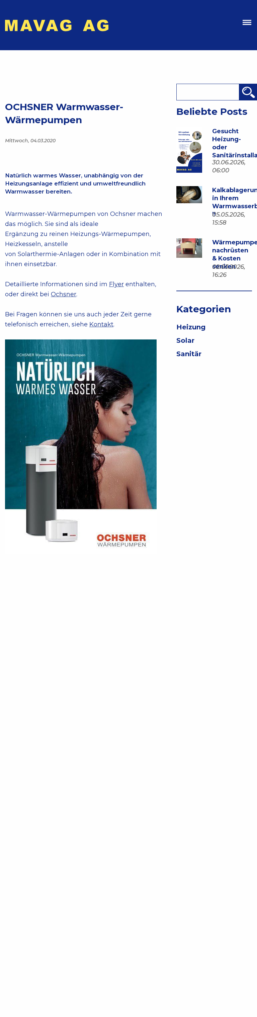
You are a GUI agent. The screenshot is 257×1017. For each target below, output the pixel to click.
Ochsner (63, 294)
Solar (185, 340)
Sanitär (188, 354)
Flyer (116, 284)
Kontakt (101, 324)
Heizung (190, 327)
